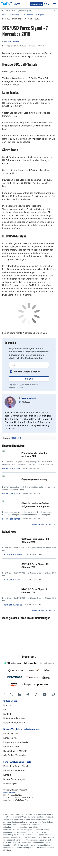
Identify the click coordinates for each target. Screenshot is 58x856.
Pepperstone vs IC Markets (16, 742)
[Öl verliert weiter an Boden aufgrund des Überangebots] (10, 501)
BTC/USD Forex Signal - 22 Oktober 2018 (35, 591)
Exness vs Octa (10, 733)
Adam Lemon (29, 398)
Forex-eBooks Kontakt (14, 770)
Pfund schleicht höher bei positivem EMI (34, 455)
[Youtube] (44, 694)
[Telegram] (27, 694)
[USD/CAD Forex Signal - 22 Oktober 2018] (3, 537)
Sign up (29, 378)
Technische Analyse (14, 15)
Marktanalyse (10, 783)
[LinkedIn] (19, 694)
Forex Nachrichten (11, 468)
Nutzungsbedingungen (14, 718)
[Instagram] (53, 694)
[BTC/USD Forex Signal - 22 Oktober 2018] (3, 587)
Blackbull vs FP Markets (15, 751)
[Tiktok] (36, 694)
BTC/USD (16, 438)
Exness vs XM (10, 737)
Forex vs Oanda (11, 746)
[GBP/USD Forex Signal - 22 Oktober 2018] (3, 562)
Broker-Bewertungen (14, 779)
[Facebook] (4, 694)
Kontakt (7, 714)
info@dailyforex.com (11, 792)
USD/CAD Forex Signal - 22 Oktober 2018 (35, 541)
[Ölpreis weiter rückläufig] (10, 476)
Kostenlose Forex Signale (34, 15)
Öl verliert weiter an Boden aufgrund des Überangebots (36, 505)
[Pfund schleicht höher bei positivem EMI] (10, 451)
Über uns (8, 705)
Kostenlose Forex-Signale (16, 766)
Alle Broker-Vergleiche (14, 755)
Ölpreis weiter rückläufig (34, 479)
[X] (11, 694)
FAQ (5, 709)
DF (3, 15)
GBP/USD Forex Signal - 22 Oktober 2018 (35, 566)
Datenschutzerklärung (14, 722)
